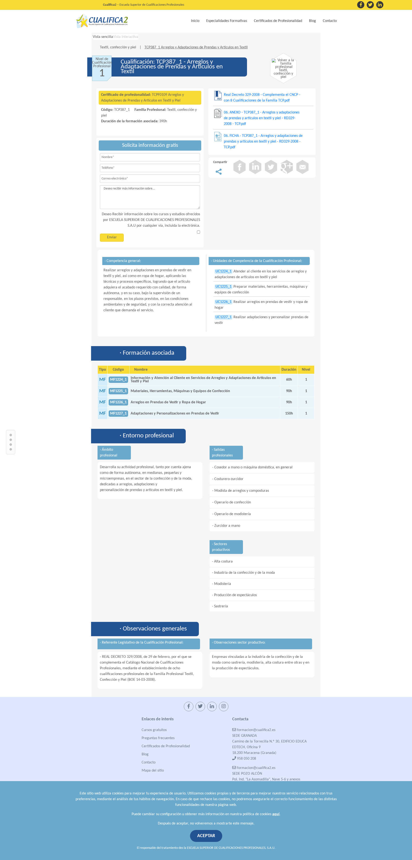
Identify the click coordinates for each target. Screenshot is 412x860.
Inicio (195, 21)
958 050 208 (246, 759)
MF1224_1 (118, 380)
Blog (312, 21)
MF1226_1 (118, 402)
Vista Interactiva (125, 37)
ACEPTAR (206, 836)
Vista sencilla (103, 37)
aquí (275, 814)
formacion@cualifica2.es (255, 730)
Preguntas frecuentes (158, 738)
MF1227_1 (118, 413)
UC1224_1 (224, 271)
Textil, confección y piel (118, 47)
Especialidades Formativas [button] (226, 21)
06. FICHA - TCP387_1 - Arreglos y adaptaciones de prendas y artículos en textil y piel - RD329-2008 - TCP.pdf (263, 141)
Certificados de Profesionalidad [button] (278, 21)
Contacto (330, 21)
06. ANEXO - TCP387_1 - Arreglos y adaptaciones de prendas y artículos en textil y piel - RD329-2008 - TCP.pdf (261, 118)
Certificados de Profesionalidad (166, 746)
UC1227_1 (224, 317)
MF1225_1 (118, 391)
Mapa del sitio (153, 771)
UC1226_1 (224, 302)
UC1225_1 (224, 287)
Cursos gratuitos (154, 730)
